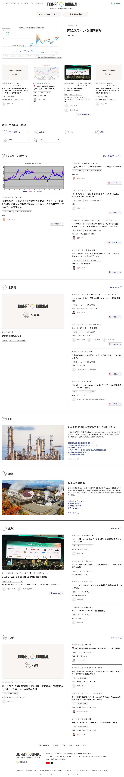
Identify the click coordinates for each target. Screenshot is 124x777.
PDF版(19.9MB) (115, 183)
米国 (89, 719)
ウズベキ (112, 220)
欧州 (85, 163)
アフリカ (87, 295)
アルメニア (104, 220)
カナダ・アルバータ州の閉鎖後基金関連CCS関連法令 (87, 450)
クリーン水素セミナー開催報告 (84, 328)
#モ (65, 101)
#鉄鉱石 (80, 575)
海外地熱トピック (74, 506)
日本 (90, 324)
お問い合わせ (39, 3)
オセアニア (16, 83)
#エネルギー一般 (77, 234)
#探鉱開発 (86, 264)
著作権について (31, 770)
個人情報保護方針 (45, 770)
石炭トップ (115, 638)
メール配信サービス (27, 3)
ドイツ (99, 324)
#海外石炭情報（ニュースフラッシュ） (12, 100)
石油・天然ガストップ (111, 156)
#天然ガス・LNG (88, 234)
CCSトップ (72, 459)
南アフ (114, 295)
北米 (85, 719)
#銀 (71, 97)
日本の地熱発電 (73, 503)
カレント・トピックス (44, 92)
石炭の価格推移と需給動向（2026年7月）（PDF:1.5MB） (97, 648)
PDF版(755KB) (84, 114)
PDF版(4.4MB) (115, 213)
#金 (68, 97)
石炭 (4, 96)
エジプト (94, 295)
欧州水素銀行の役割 (12, 335)
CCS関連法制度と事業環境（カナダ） (81, 445)
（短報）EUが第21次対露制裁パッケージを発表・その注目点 (97, 166)
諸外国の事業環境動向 (76, 452)
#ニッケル (77, 99)
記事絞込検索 (77, 14)
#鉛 (76, 595)
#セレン (66, 99)
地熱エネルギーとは (75, 501)
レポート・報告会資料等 (17, 340)
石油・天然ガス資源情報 (23, 212)
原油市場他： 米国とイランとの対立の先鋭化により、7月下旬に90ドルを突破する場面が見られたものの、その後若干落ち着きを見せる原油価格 (33, 204)
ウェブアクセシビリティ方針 (62, 770)
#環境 (88, 336)
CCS (63, 745)
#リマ (85, 549)
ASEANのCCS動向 (74, 447)
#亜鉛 (80, 595)
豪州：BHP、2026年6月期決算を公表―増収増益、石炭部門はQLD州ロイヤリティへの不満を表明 (15, 90)
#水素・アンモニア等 (90, 308)
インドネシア (83, 83)
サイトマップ (103, 770)
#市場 (4, 215)
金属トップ (115, 528)
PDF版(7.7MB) (115, 272)
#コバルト (83, 97)
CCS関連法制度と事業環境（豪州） (81, 443)
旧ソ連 (90, 163)
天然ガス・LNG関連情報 (84, 30)
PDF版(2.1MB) (115, 374)
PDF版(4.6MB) (115, 344)
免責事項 (20, 770)
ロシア (95, 163)
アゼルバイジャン (95, 220)
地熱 (70, 745)
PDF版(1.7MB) (115, 404)
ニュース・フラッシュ (85, 546)
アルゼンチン (83, 85)
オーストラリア (17, 85)
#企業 (74, 204)
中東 (85, 250)
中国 (89, 83)
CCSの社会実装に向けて (77, 454)
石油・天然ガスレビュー (93, 201)
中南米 (77, 85)
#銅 (65, 97)
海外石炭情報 (11, 96)
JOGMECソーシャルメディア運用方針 (85, 770)
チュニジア (100, 295)
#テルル (72, 99)
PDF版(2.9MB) (115, 317)
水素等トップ (114, 287)
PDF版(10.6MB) (115, 242)
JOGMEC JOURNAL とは (11, 3)
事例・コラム (73, 508)
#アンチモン (76, 97)
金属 (66, 94)
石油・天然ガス (72, 35)
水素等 (5, 340)
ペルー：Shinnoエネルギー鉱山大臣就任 (88, 610)
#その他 (80, 549)
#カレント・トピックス (39, 96)
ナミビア (108, 295)
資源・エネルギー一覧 (47, 14)
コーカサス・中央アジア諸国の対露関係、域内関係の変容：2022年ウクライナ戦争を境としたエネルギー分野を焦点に (96, 225)
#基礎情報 (75, 174)
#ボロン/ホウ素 (85, 99)
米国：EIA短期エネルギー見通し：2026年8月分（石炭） (95, 722)
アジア (77, 83)
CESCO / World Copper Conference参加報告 (73, 89)
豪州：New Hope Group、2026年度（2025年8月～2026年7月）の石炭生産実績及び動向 (108, 90)
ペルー (91, 535)
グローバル (47, 83)
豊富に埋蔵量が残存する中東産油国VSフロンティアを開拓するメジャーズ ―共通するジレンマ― (96, 254)
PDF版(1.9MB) (57, 224)
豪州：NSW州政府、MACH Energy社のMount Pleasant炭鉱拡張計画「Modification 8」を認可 (96, 698)
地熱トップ (72, 513)
